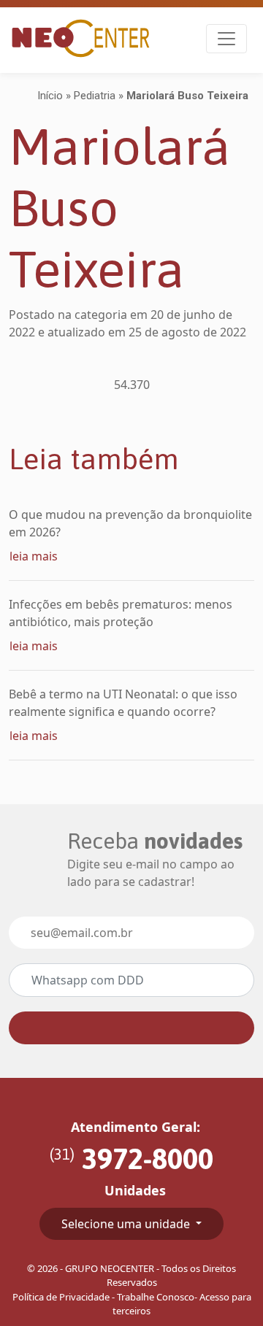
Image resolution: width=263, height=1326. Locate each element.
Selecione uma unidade (127, 1224)
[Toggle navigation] (226, 38)
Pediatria (94, 95)
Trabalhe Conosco (155, 1296)
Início (50, 95)
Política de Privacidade (61, 1296)
